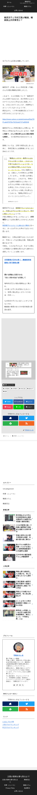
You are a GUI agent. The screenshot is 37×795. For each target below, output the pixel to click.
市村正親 (22, 388)
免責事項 (27, 788)
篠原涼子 (30, 388)
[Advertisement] (18, 41)
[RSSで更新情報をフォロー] (26, 423)
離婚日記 (6, 503)
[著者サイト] (10, 418)
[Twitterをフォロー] (26, 418)
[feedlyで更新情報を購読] (10, 423)
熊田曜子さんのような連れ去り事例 (15, 225)
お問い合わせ (18, 791)
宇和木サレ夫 (18, 655)
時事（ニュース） (9, 385)
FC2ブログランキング (10, 727)
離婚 (5, 391)
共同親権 (6, 388)
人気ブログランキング (10, 724)
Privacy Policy (10, 788)
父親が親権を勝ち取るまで (10, 781)
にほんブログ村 (8, 722)
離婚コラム (7, 498)
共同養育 (14, 388)
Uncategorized (8, 489)
